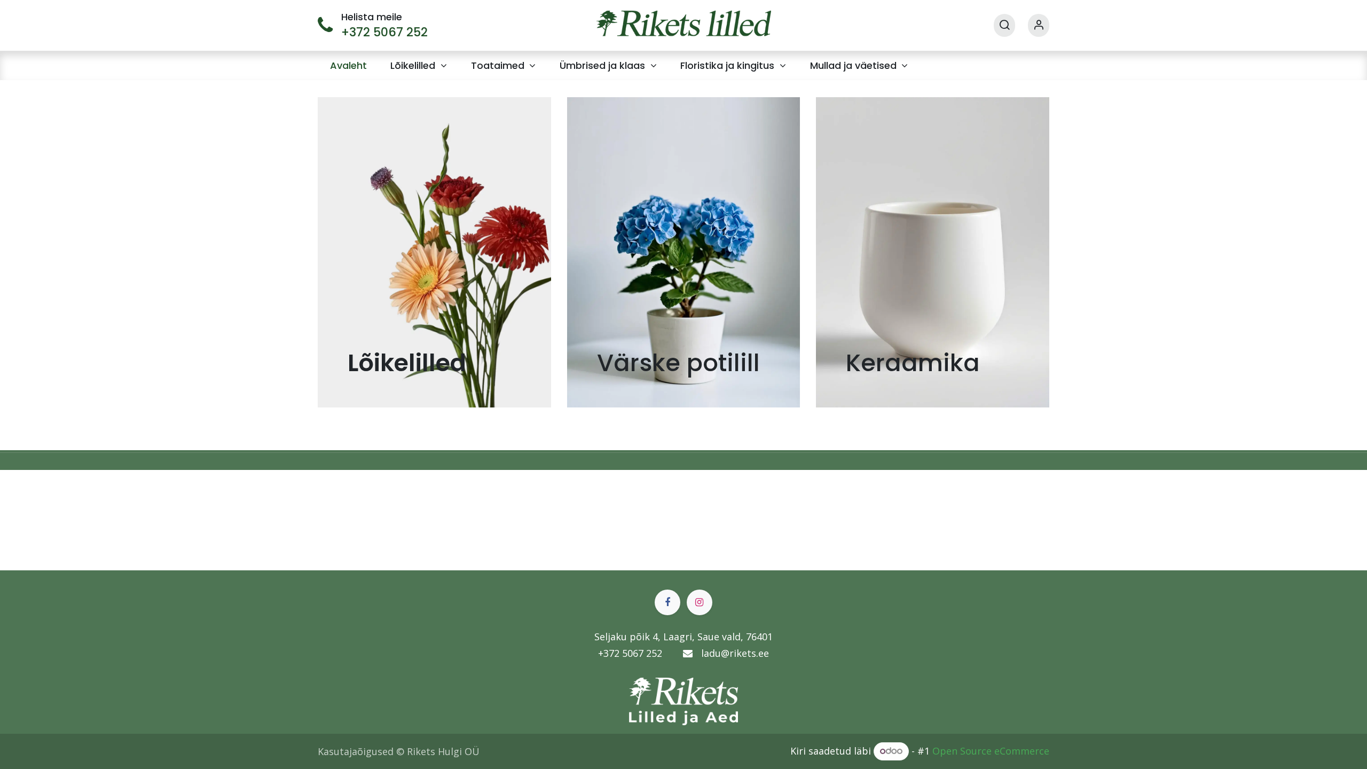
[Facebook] (667, 602)
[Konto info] (1038, 25)
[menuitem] (348, 65)
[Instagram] (699, 602)
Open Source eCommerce (990, 750)
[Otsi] (1004, 25)
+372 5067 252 (384, 32)
